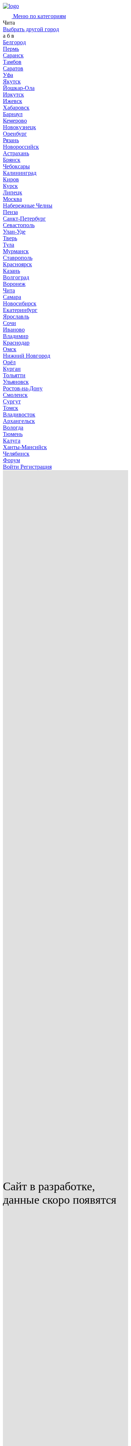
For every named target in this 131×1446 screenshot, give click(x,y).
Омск (9, 349)
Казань (11, 271)
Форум (11, 460)
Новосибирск (19, 303)
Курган (12, 369)
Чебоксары (16, 166)
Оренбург (15, 134)
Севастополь (19, 225)
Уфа (8, 75)
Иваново (14, 329)
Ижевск (12, 101)
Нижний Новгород (26, 356)
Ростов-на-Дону (23, 388)
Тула (8, 245)
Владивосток (19, 414)
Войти (11, 467)
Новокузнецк (19, 127)
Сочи (9, 323)
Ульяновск (16, 382)
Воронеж (14, 284)
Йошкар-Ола (19, 88)
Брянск (11, 160)
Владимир (15, 336)
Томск (10, 408)
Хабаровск (16, 107)
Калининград (19, 173)
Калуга (11, 441)
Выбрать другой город (31, 29)
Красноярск (17, 264)
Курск (10, 186)
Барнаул (13, 114)
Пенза (10, 212)
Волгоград (16, 277)
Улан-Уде (14, 232)
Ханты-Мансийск (25, 447)
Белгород (14, 42)
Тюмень (13, 434)
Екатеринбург (20, 310)
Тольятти (14, 375)
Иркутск (13, 94)
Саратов (13, 68)
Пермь (11, 49)
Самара (12, 297)
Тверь (10, 238)
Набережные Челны (27, 205)
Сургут (12, 401)
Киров (11, 179)
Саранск (13, 55)
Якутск (12, 81)
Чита (9, 290)
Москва (12, 199)
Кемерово (15, 121)
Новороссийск (21, 147)
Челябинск (16, 454)
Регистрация (36, 467)
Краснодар (16, 343)
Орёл (9, 362)
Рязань (11, 140)
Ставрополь (17, 258)
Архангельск (19, 421)
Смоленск (15, 395)
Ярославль (16, 316)
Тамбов (12, 62)
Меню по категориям (39, 16)
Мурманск (16, 251)
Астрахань (16, 153)
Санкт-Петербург (24, 218)
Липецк (12, 192)
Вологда (13, 427)
